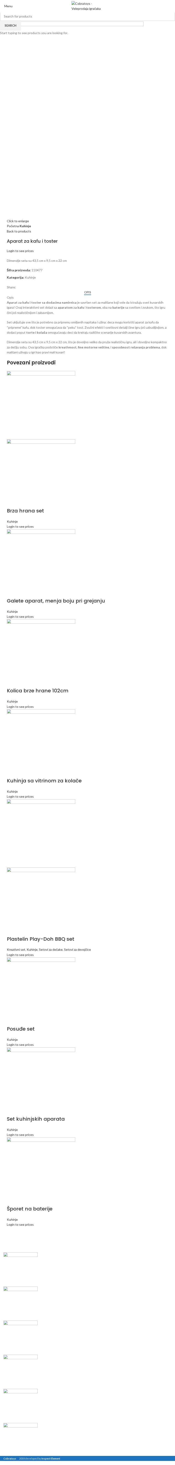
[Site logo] (87, 6)
